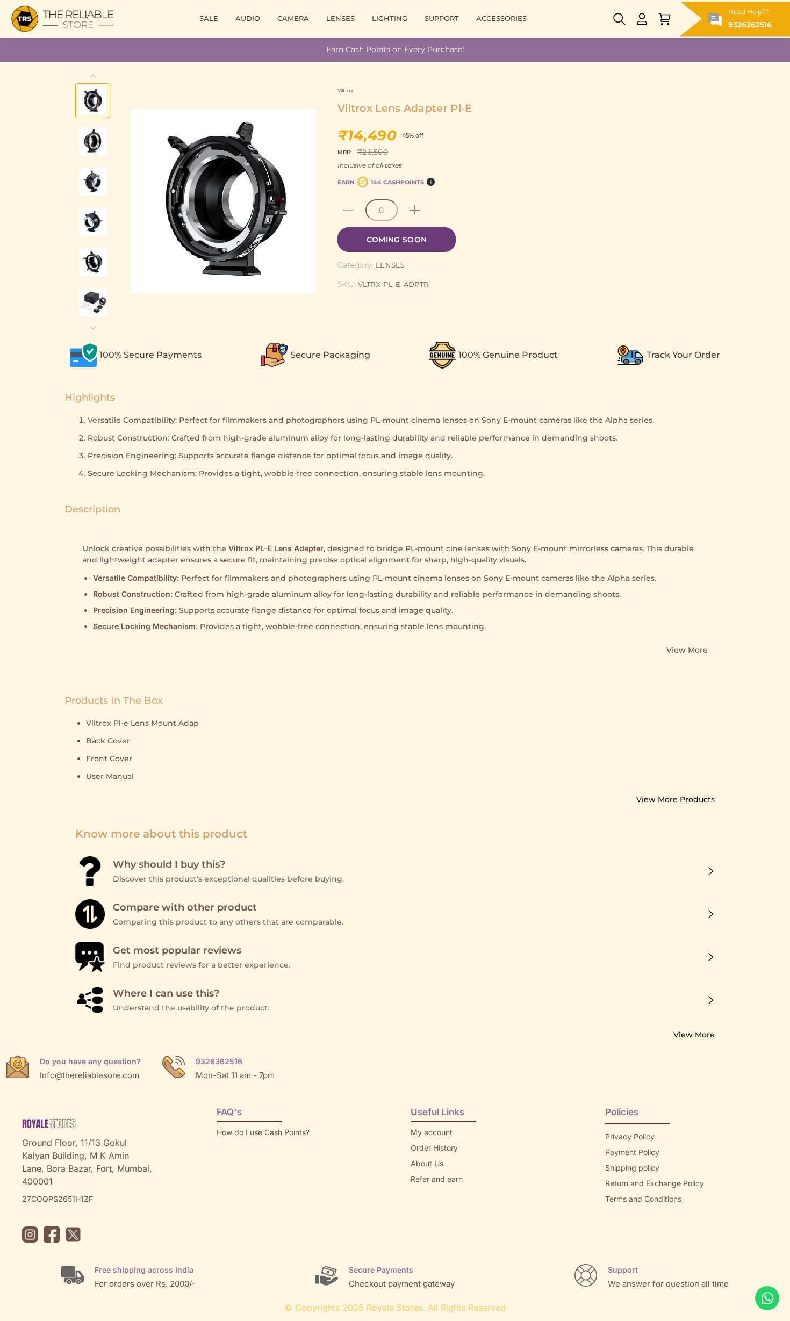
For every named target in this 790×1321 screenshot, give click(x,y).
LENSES (340, 19)
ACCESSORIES (501, 19)
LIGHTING (389, 19)
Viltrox (345, 90)
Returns (424, 1194)
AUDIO (247, 19)
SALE (208, 19)
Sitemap (619, 1214)
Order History (434, 1147)
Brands (617, 1230)
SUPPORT (442, 19)
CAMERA (293, 19)
